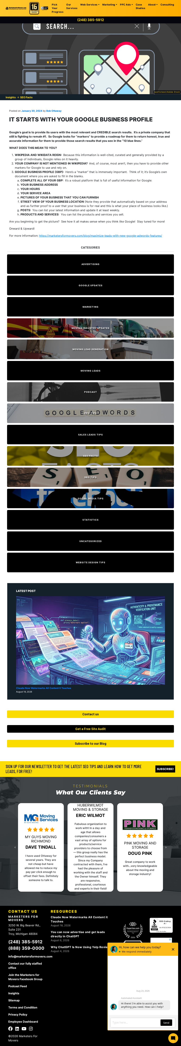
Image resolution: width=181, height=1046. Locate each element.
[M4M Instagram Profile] (31, 1029)
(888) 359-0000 (26, 948)
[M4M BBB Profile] (161, 925)
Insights (11, 97)
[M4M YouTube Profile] (24, 1029)
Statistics (90, 519)
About (152, 4)
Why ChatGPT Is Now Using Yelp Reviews (81, 947)
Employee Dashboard (23, 1021)
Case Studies (140, 6)
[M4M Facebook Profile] (10, 1029)
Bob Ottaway (54, 110)
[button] (25, 847)
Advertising (90, 264)
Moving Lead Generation (90, 349)
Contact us (90, 714)
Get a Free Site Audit (90, 729)
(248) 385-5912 (90, 20)
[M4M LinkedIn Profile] (17, 1029)
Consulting (167, 4)
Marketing (108, 4)
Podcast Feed (17, 986)
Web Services (89, 4)
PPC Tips (90, 413)
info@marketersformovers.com (30, 956)
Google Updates (91, 285)
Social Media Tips (91, 498)
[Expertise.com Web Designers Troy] (132, 930)
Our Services (71, 6)
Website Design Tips (90, 562)
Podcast (90, 392)
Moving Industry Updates (90, 328)
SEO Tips (90, 477)
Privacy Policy (17, 1014)
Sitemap (14, 1000)
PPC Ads (125, 4)
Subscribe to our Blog (90, 743)
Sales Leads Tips (90, 434)
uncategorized (90, 541)
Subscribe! (165, 769)
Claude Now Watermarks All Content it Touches (43, 688)
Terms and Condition (22, 1007)
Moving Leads (91, 370)
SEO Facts (26, 97)
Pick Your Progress (57, 8)
